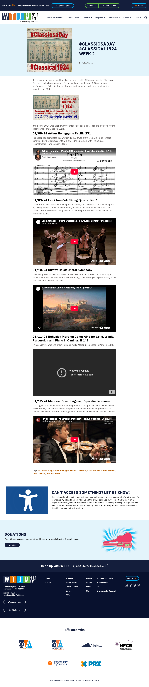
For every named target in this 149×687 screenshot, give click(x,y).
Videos (88, 587)
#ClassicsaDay (45, 470)
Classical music (94, 470)
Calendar (69, 591)
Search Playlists (72, 587)
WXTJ (99, 587)
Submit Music (102, 582)
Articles (89, 582)
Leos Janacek (39, 473)
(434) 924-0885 (19, 589)
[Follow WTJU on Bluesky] (134, 585)
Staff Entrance (14, 610)
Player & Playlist (63, 5)
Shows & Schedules (55, 17)
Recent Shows (73, 17)
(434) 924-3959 (18, 586)
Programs (99, 17)
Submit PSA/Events (105, 578)
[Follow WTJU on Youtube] (138, 585)
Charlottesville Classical (106, 591)
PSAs (68, 595)
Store (88, 591)
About (136, 17)
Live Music (86, 17)
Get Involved (113, 17)
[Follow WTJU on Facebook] (130, 585)
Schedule (69, 578)
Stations (90, 6)
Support (126, 17)
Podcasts (89, 578)
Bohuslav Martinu (78, 470)
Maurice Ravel (53, 473)
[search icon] (145, 17)
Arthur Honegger (61, 470)
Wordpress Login (14, 602)
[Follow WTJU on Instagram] (126, 585)
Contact (49, 582)
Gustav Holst (109, 470)
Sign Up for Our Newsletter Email (90, 566)
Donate (140, 5)
